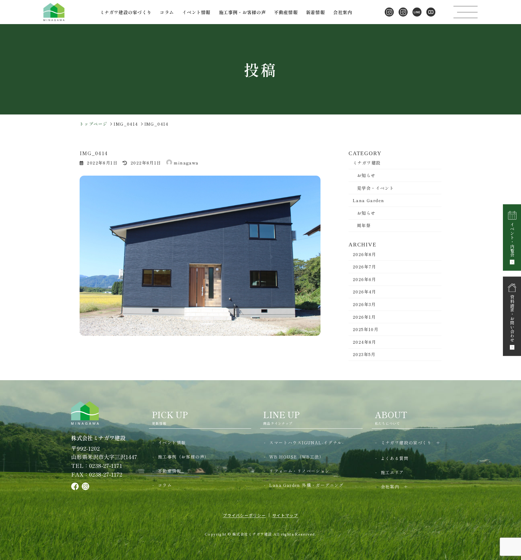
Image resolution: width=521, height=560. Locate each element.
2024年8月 (364, 342)
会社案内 (390, 486)
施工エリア (392, 472)
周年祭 (364, 225)
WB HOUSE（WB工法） (296, 457)
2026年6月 (364, 279)
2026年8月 (364, 254)
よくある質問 (395, 458)
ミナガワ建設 (366, 163)
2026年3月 (364, 304)
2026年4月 (364, 292)
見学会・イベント (375, 188)
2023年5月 (364, 354)
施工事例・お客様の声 (242, 12)
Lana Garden (368, 200)
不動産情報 (286, 12)
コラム (167, 12)
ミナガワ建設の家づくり (406, 443)
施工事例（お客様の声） (183, 457)
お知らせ (366, 175)
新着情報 (315, 12)
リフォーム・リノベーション (299, 471)
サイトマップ (285, 515)
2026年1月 (364, 317)
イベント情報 (196, 12)
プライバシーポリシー (244, 515)
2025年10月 (365, 329)
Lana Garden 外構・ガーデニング (306, 485)
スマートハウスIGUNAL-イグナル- (306, 443)
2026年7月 (364, 267)
